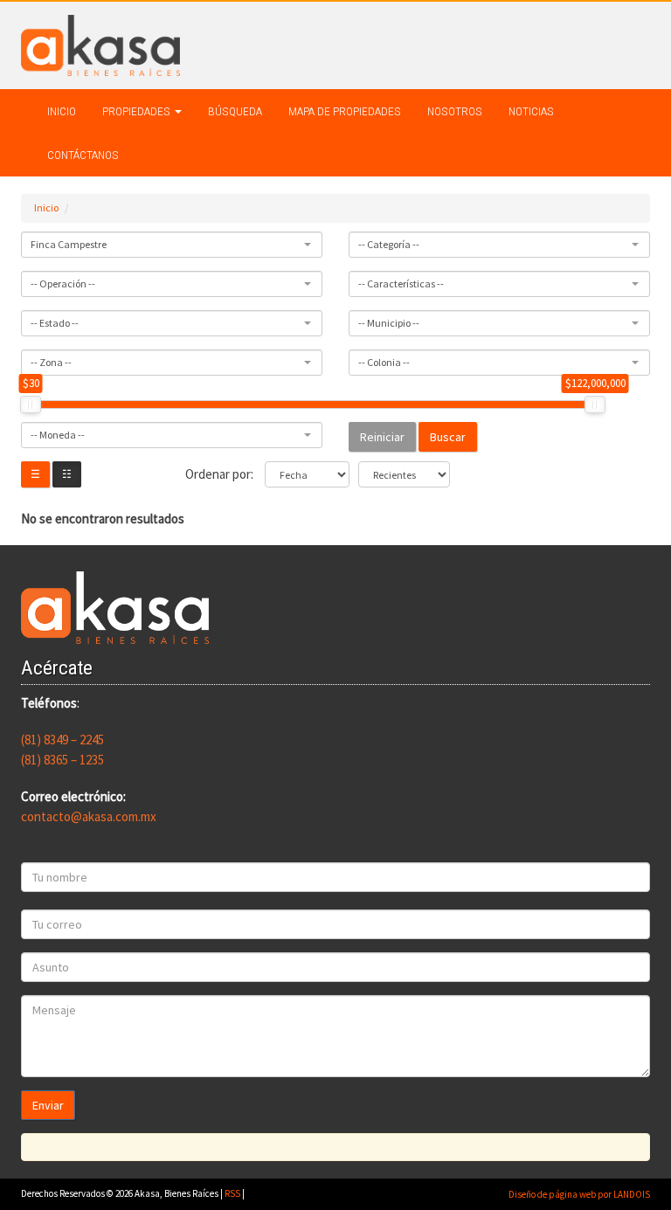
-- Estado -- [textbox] (55, 322)
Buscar (448, 437)
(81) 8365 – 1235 (62, 759)
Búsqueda (235, 111)
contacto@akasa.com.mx (88, 816)
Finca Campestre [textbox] (69, 244)
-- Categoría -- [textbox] (388, 244)
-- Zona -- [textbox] (51, 362)
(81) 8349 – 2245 (62, 739)
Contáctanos (83, 155)
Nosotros (454, 111)
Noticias (531, 111)
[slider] (30, 404)
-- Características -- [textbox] (401, 283)
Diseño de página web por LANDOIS (579, 1194)
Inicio (61, 111)
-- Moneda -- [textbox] (58, 434)
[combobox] (171, 245)
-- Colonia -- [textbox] (384, 362)
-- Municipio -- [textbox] (388, 322)
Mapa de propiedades (344, 111)
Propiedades (137, 111)
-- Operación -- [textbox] (63, 283)
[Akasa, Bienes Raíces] (100, 44)
